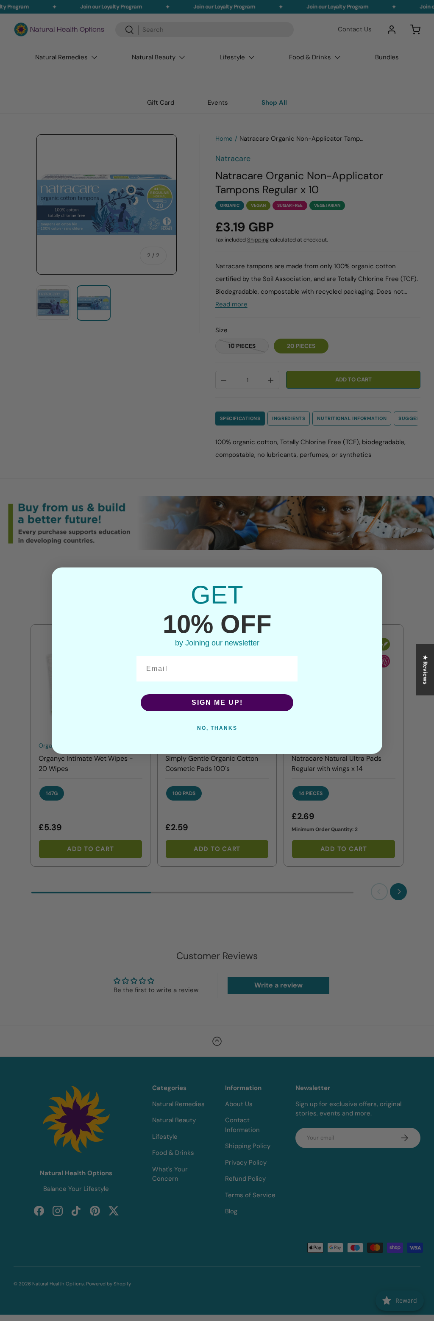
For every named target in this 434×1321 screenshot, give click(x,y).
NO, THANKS (217, 728)
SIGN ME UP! (217, 702)
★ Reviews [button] (425, 669)
